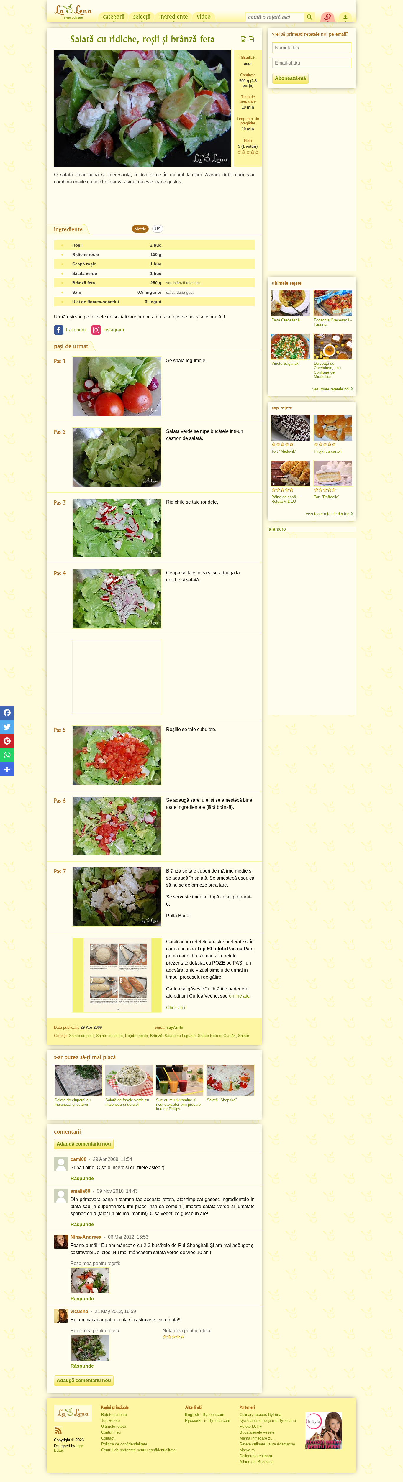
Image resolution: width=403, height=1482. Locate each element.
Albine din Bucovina (256, 1462)
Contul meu (111, 1432)
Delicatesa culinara (256, 1456)
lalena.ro (277, 529)
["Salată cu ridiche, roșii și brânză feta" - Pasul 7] (117, 896)
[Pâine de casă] (290, 473)
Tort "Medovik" (283, 451)
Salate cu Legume (180, 1036)
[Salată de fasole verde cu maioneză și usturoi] (129, 1080)
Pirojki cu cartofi (328, 451)
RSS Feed (58, 1430)
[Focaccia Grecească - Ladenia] (333, 303)
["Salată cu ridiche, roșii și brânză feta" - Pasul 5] (117, 755)
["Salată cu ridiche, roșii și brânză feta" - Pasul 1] (117, 386)
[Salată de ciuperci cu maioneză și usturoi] (78, 1080)
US (157, 228)
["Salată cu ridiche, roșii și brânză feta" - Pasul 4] (117, 598)
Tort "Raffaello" (327, 497)
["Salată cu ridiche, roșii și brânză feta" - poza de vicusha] (90, 1348)
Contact (107, 1438)
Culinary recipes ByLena (260, 1414)
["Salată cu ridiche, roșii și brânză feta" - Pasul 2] (117, 457)
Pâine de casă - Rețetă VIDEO (284, 499)
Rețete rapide (136, 1036)
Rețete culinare (114, 1414)
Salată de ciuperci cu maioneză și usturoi (73, 1102)
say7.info (175, 1027)
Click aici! (176, 1007)
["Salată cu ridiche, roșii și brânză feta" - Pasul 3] (117, 528)
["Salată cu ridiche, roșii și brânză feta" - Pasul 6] (117, 826)
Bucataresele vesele (257, 1432)
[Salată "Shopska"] (230, 1080)
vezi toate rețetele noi (330, 389)
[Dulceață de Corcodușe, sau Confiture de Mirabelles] (333, 346)
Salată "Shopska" (222, 1100)
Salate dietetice (109, 1036)
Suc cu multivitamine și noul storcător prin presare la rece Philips (178, 1104)
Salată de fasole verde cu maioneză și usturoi (127, 1102)
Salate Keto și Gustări (217, 1036)
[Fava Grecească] (290, 303)
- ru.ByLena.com (207, 1420)
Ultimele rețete (113, 1426)
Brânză (156, 1036)
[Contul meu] (345, 16)
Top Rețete (110, 1420)
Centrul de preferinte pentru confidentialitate (138, 1450)
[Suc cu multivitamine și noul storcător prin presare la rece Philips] (179, 1080)
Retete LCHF (251, 1426)
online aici (239, 995)
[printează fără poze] (251, 39)
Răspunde (82, 1178)
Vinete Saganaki (285, 363)
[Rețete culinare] (73, 1413)
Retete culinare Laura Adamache (267, 1444)
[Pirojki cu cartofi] (333, 428)
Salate (243, 1036)
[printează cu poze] (244, 39)
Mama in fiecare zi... (257, 1438)
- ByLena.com (204, 1414)
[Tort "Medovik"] (290, 428)
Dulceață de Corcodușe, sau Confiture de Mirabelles (327, 370)
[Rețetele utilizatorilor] (328, 16)
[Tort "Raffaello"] (333, 473)
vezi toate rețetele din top (327, 514)
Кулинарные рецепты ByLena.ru (268, 1420)
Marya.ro (247, 1450)
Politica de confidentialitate (124, 1444)
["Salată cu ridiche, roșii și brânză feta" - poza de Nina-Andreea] (90, 1280)
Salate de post (81, 1036)
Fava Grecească (285, 320)
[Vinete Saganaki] (290, 346)
